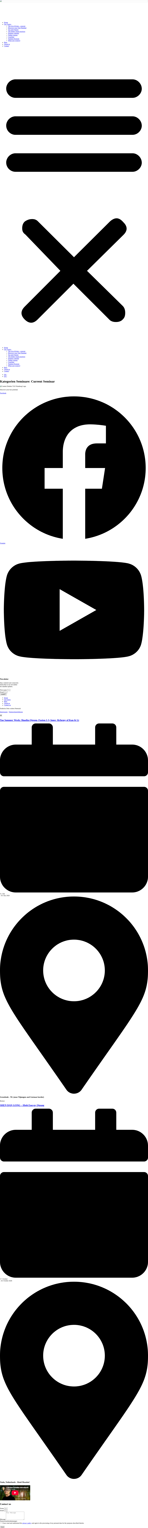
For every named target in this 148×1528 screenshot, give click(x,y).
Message (3, 1519)
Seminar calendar (13, 33)
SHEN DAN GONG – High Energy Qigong (22, 1105)
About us (7, 44)
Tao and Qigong (13, 30)
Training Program (13, 39)
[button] (74, 197)
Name (2, 1508)
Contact (6, 46)
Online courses (13, 35)
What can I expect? (14, 40)
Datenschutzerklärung (16, 712)
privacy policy (26, 1523)
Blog (5, 42)
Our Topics (7, 24)
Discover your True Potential (17, 28)
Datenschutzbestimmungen (8, 1521)
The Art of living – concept (16, 26)
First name (3, 690)
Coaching (11, 37)
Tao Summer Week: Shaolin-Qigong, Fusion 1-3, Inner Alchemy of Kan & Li (39, 720)
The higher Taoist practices (16, 31)
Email (2, 692)
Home (6, 22)
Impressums (4, 712)
